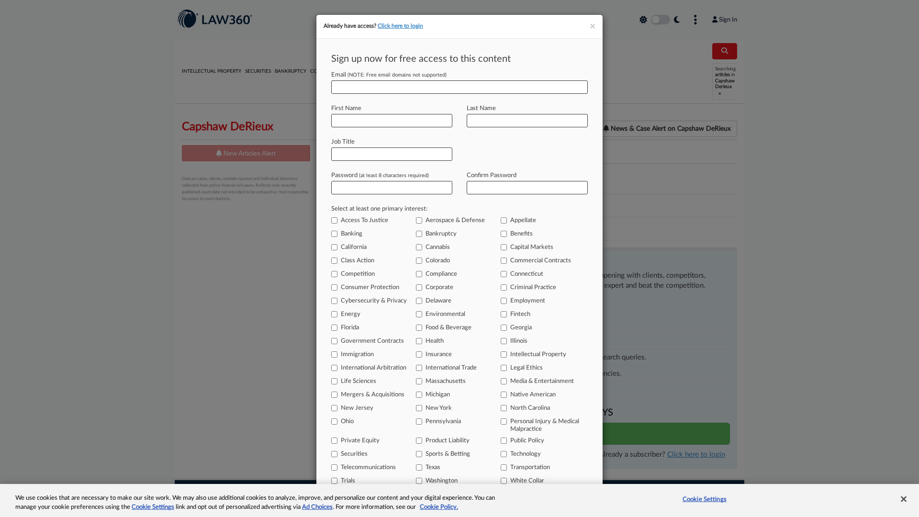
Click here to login (400, 26)
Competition (358, 274)
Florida (350, 328)
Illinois (518, 341)
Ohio (347, 421)
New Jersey (357, 408)
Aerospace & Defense (455, 220)
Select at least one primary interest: (379, 209)
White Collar (527, 481)
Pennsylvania (443, 421)
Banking (351, 234)
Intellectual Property (538, 354)
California (354, 247)
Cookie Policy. (439, 507)
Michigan (438, 395)
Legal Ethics (526, 368)
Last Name (481, 108)
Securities (354, 454)
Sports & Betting (448, 454)
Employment (527, 301)
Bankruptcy (441, 234)
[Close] (903, 499)
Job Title (343, 142)
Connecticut (526, 274)
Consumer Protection (370, 287)
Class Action (357, 261)
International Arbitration (373, 368)
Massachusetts (446, 381)
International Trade (451, 368)
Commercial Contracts (540, 261)
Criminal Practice (533, 287)
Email (389, 75)
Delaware (438, 301)
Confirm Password (491, 175)
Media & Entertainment (542, 381)
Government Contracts (372, 341)
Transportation (530, 467)
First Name (346, 108)
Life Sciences (358, 381)
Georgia (521, 328)
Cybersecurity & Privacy (374, 301)
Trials (348, 481)
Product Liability (448, 441)
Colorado (438, 261)
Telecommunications (368, 467)
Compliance (441, 274)
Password (380, 175)
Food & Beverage (448, 328)
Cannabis (438, 247)
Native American (533, 395)
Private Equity (360, 441)
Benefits (521, 234)
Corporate (439, 287)
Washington (442, 481)
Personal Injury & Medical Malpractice (544, 425)
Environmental (445, 314)
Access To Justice (364, 220)
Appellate (523, 220)
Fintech (520, 314)
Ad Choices (317, 507)
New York (439, 408)
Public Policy (527, 441)
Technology (525, 454)
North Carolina (530, 408)
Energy (350, 314)
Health (435, 341)
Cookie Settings (153, 507)
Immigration (357, 354)
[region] (459, 500)
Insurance (439, 354)
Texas (433, 467)
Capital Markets (531, 247)
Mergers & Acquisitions (372, 395)
